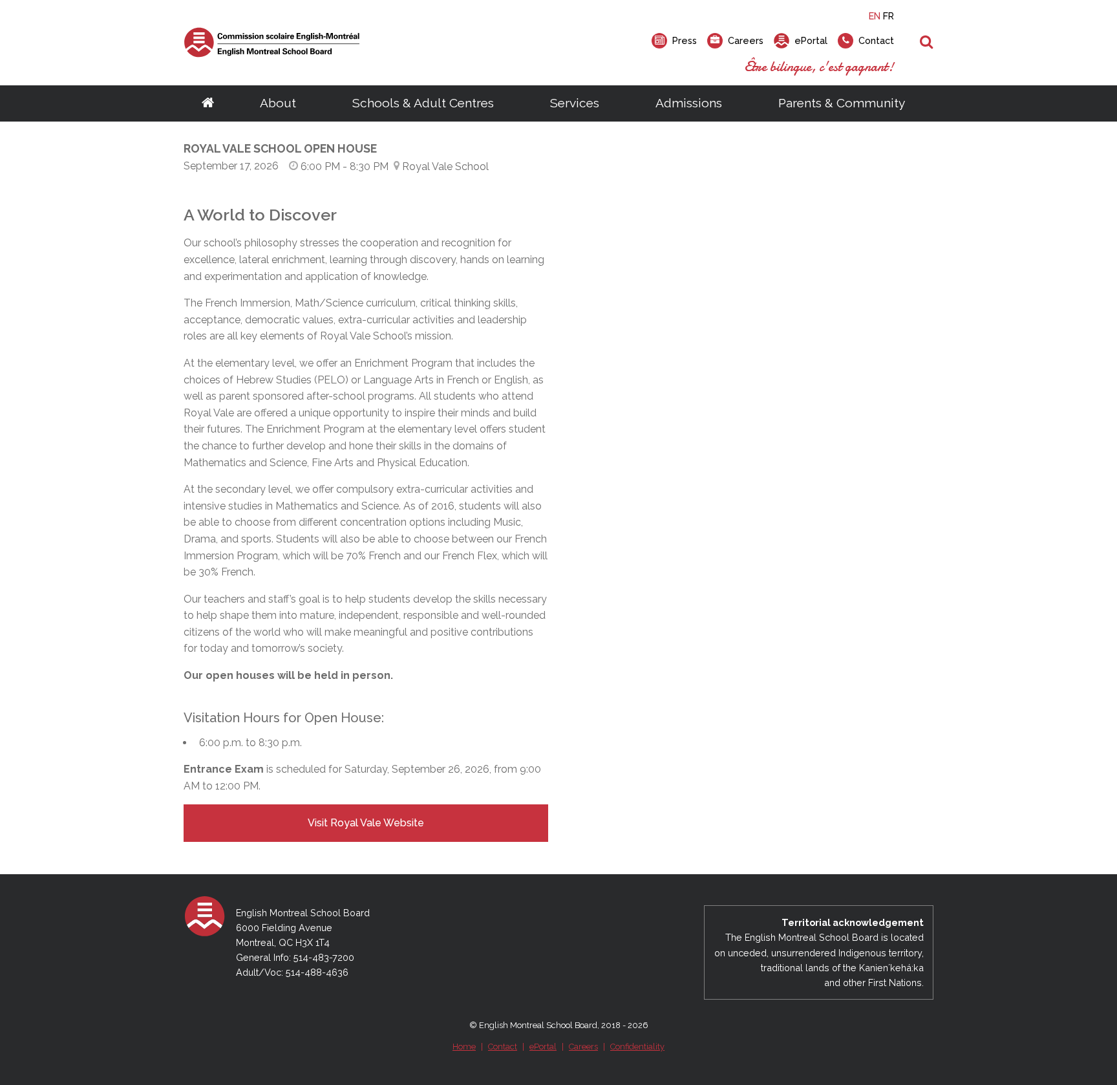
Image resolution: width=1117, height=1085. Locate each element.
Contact (502, 1046)
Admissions (688, 103)
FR (888, 15)
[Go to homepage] (208, 103)
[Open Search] (926, 42)
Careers (583, 1046)
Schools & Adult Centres (423, 103)
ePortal (543, 1046)
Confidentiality (637, 1046)
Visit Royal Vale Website (366, 823)
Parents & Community (841, 103)
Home (464, 1046)
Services (574, 103)
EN (874, 15)
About (278, 103)
